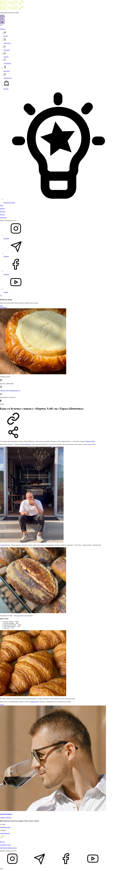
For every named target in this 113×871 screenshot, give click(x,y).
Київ (1, 306)
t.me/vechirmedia (5, 833)
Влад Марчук (27, 444)
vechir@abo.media (5, 827)
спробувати (3, 307)
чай (18, 615)
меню (3, 545)
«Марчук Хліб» (90, 441)
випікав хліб (33, 701)
